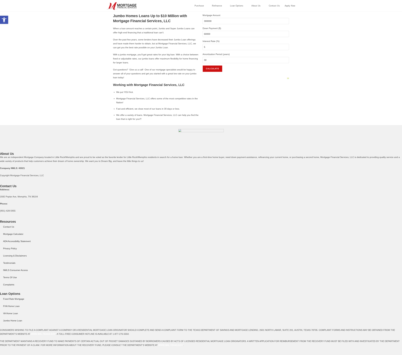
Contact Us (8, 227)
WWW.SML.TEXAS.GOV (43, 334)
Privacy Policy (10, 248)
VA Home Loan (10, 313)
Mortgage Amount (211, 15)
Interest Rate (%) (211, 41)
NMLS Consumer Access (15, 270)
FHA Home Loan (11, 306)
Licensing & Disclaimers (15, 255)
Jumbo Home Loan (12, 320)
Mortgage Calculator (13, 234)
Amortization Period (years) (216, 54)
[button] (4, 20)
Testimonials (9, 263)
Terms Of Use (10, 277)
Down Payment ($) (212, 28)
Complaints (8, 284)
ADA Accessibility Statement (17, 241)
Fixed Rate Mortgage (13, 299)
